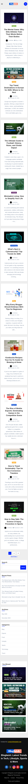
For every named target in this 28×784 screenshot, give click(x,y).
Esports (14, 404)
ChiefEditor (11, 40)
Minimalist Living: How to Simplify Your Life (13, 597)
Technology (14, 245)
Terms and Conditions (14, 781)
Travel (14, 81)
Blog (14, 301)
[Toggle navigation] (2, 4)
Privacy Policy (20, 777)
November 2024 (6, 618)
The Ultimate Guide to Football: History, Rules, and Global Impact (13, 712)
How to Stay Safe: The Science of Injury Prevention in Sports (14, 521)
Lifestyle (14, 192)
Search (4, 562)
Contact (13, 777)
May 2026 (4, 614)
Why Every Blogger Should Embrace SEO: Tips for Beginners (14, 306)
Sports (14, 26)
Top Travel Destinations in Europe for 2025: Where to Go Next (13, 696)
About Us (6, 777)
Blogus (9, 775)
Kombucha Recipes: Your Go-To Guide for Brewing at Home (14, 360)
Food (14, 354)
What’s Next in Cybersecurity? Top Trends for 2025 (14, 251)
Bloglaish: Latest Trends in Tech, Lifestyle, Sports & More (14, 758)
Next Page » (14, 556)
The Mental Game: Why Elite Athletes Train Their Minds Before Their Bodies (13, 679)
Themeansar (16, 775)
